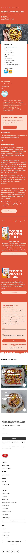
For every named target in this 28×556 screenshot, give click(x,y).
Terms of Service (14, 348)
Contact (5, 484)
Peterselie (19, 100)
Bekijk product (14, 253)
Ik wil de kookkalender (10, 127)
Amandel (5, 100)
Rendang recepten (5, 505)
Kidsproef (5, 107)
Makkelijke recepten (6, 493)
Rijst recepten (4, 496)
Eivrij (19, 109)
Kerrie (14, 100)
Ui (16, 104)
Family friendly (7, 104)
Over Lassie (6, 475)
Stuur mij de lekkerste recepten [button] (14, 541)
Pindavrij (15, 109)
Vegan (21, 102)
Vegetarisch (18, 105)
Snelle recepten (5, 514)
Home (2, 7)
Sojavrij (16, 107)
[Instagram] (8, 551)
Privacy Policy (23, 347)
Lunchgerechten (5, 499)
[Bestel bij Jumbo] (10, 71)
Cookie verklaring (5, 538)
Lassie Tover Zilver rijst (12, 47)
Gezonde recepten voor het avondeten (9, 502)
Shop (4, 481)
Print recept (6, 86)
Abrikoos (10, 100)
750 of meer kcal (15, 102)
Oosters (13, 104)
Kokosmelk (6, 105)
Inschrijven (14, 340)
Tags (4, 472)
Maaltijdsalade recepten (6, 511)
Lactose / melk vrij (8, 109)
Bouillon (20, 104)
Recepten (6, 7)
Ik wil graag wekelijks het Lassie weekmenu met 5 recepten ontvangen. (14, 336)
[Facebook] (3, 551)
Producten (6, 468)
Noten (24, 104)
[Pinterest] (12, 551)
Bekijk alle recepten (9, 211)
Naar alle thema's (14, 520)
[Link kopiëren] (11, 83)
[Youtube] (17, 551)
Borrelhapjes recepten (6, 517)
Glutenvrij (11, 107)
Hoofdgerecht (6, 102)
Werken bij (4, 528)
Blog (4, 478)
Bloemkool (12, 105)
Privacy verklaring (5, 535)
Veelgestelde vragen (6, 532)
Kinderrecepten (5, 508)
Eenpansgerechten (8, 110)
